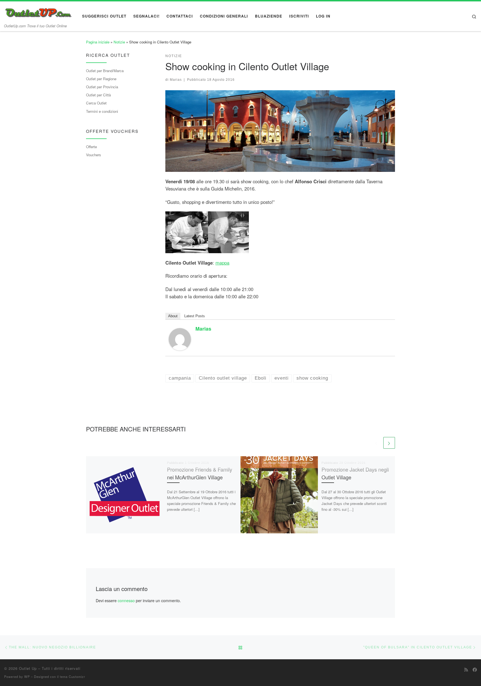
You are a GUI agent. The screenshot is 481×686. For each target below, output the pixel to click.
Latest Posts (194, 316)
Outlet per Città (98, 94)
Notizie (119, 42)
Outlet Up (28, 668)
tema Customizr (72, 676)
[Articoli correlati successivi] (389, 443)
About (173, 316)
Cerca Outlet (96, 103)
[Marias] (180, 338)
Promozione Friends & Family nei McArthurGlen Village (199, 473)
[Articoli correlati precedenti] (376, 443)
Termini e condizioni (102, 111)
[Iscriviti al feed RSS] (466, 669)
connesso (126, 600)
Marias (176, 79)
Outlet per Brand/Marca (105, 70)
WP (27, 676)
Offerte (91, 146)
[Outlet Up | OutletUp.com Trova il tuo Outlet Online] (39, 11)
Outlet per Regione (101, 78)
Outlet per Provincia (102, 86)
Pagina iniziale (97, 42)
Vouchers (93, 154)
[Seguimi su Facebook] (475, 669)
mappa (222, 262)
